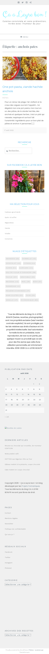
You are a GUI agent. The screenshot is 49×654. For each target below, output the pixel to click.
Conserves (9, 239)
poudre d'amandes (18, 291)
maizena (12, 281)
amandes (12, 258)
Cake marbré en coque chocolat (17, 470)
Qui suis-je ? (9, 534)
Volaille (7, 233)
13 (22, 394)
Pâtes (6, 98)
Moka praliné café (12, 454)
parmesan (13, 286)
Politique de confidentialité (15, 529)
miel (26, 281)
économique (29, 300)
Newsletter (9, 524)
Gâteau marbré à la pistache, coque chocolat (22, 464)
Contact (8, 513)
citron (29, 263)
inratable (27, 277)
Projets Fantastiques (31, 486)
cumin (11, 268)
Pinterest (8, 568)
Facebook (8, 552)
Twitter (7, 557)
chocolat (13, 263)
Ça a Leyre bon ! (24, 14)
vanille (12, 300)
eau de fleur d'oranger (21, 272)
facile (11, 277)
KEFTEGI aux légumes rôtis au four (18, 459)
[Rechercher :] (18, 151)
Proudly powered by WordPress (17, 650)
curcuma (26, 268)
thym (30, 295)
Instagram (8, 563)
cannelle (29, 258)
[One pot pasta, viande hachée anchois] (25, 80)
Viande (7, 228)
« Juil (7, 417)
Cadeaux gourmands (12, 212)
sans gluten (14, 295)
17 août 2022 (9, 130)
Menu (25, 37)
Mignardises (9, 223)
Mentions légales (11, 518)
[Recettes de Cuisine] (13, 428)
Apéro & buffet (10, 217)
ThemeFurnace (24, 652)
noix (37, 281)
